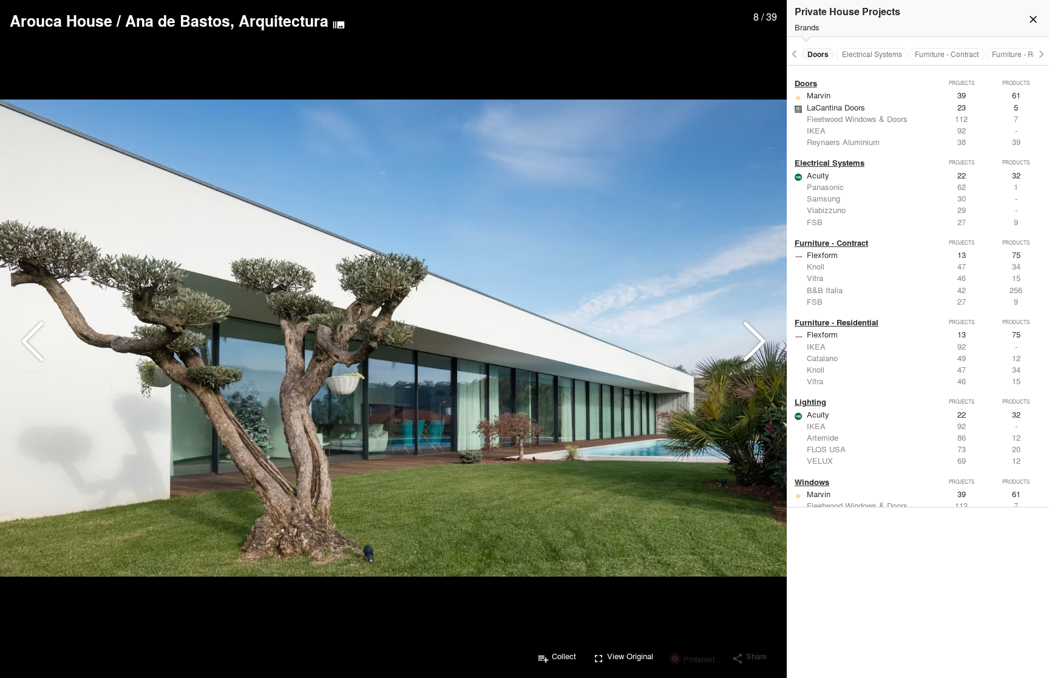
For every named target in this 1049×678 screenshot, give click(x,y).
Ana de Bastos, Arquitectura (226, 21)
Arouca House (61, 21)
